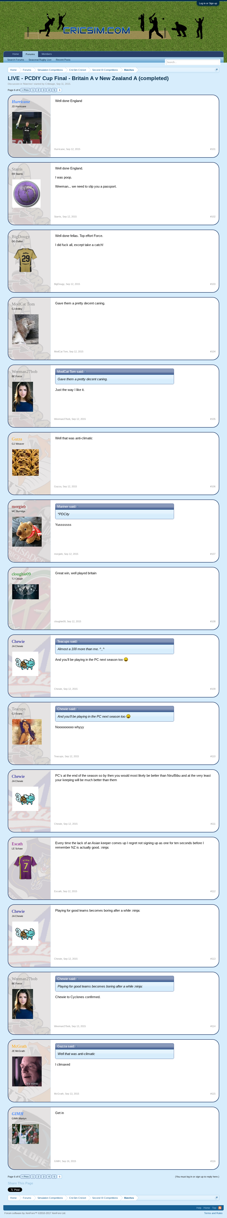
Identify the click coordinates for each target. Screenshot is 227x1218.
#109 (212, 689)
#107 (212, 554)
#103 (212, 284)
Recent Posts (63, 59)
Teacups (58, 756)
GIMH (57, 1161)
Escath (58, 891)
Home (15, 54)
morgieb (58, 554)
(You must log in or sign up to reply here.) (197, 1176)
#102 (212, 216)
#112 (212, 891)
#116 (212, 1161)
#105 (212, 419)
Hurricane (59, 149)
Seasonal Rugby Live (40, 59)
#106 (212, 486)
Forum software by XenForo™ (35, 1213)
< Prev (25, 90)
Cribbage (50, 84)
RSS (219, 1207)
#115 (212, 1093)
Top (214, 1207)
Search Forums (15, 59)
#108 (212, 621)
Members (47, 54)
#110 (212, 756)
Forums (30, 54)
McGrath (59, 1093)
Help (198, 1207)
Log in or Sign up (208, 3)
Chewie (58, 689)
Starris (57, 216)
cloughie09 (60, 621)
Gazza (57, 486)
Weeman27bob (62, 419)
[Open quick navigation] (216, 69)
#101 (212, 149)
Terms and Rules (213, 1213)
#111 (213, 823)
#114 (212, 1026)
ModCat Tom (61, 351)
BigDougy (59, 284)
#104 (212, 351)
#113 (212, 958)
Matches (28, 84)
